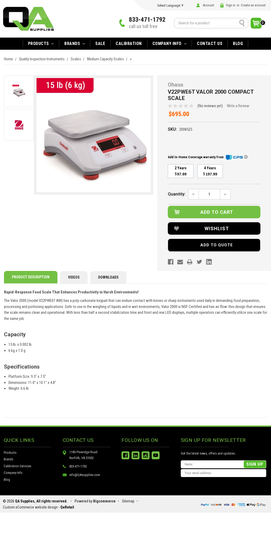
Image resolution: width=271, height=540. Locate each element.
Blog (238, 43)
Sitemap (128, 501)
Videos (74, 277)
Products (39, 43)
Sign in (230, 5)
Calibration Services (17, 466)
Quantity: (177, 194)
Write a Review (238, 105)
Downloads (108, 277)
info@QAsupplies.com (84, 475)
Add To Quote (216, 245)
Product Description (30, 277)
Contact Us (209, 43)
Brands (8, 459)
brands (72, 43)
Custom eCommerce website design (30, 507)
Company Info (167, 43)
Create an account (253, 5)
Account (208, 5)
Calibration (129, 43)
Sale (100, 43)
